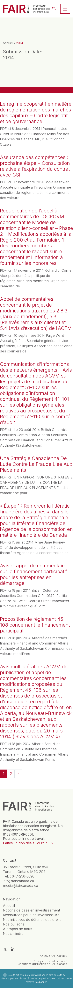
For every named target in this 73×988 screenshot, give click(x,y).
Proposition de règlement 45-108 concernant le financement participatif (35, 625)
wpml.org (40, 974)
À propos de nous (17, 929)
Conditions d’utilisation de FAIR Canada (42, 963)
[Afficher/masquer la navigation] (65, 9)
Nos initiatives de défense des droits (32, 920)
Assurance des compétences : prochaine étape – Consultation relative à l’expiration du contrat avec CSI (35, 166)
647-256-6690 (23, 876)
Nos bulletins (14, 924)
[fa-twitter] (5, 949)
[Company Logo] (28, 806)
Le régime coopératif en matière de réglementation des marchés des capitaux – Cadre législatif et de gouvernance (35, 112)
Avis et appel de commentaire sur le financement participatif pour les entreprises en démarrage (33, 574)
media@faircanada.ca (20, 886)
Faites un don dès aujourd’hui (26, 843)
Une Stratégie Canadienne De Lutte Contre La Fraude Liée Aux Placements (36, 464)
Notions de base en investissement (31, 910)
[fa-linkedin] (12, 949)
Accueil (8, 43)
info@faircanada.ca (18, 881)
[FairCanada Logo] (26, 8)
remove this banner (36, 981)
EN (54, 9)
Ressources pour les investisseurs (31, 915)
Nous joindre (13, 933)
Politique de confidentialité (50, 961)
